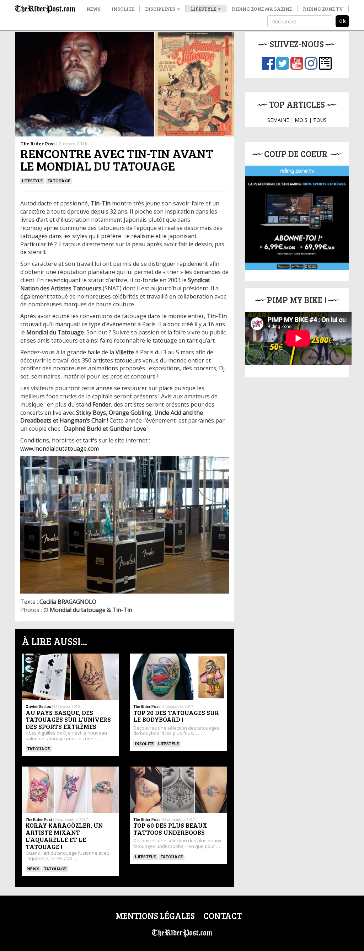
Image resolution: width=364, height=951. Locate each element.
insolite (144, 743)
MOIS (301, 120)
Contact (222, 916)
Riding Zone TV (323, 8)
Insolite (123, 8)
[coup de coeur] (297, 218)
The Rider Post (37, 143)
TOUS (320, 120)
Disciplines (160, 8)
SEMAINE (278, 120)
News (93, 8)
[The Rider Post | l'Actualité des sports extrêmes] (45, 9)
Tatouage (59, 180)
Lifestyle (204, 8)
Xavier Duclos (38, 706)
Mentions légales (155, 916)
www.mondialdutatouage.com (59, 448)
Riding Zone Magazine (262, 8)
